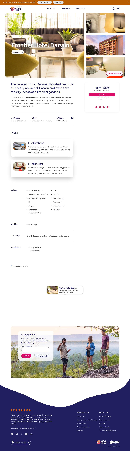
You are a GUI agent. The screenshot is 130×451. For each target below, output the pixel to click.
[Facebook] (12, 434)
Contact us (80, 416)
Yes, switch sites (44, 2)
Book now (102, 95)
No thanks (58, 2)
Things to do (65, 8)
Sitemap (80, 430)
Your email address (26, 346)
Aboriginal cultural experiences (23, 428)
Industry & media (105, 416)
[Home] (15, 9)
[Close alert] (128, 2)
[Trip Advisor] (31, 434)
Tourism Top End (104, 427)
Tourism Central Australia (107, 430)
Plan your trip (80, 8)
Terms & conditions (83, 427)
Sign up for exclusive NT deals (87, 420)
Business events (104, 420)
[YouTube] (26, 434)
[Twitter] (21, 434)
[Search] (114, 8)
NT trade (102, 423)
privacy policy (44, 356)
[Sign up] (118, 8)
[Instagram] (16, 434)
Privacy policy (81, 423)
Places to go (51, 8)
